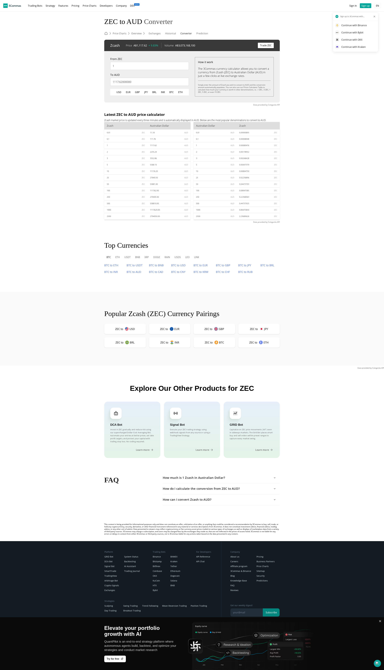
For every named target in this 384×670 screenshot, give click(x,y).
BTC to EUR (201, 265)
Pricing (259, 556)
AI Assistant (130, 566)
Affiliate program (238, 566)
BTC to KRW (201, 272)
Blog (232, 575)
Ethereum (175, 571)
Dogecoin (175, 575)
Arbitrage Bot (111, 580)
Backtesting (130, 561)
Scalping (108, 605)
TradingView (110, 575)
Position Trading (199, 605)
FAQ (232, 585)
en (377, 5)
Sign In (353, 5)
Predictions (262, 580)
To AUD (115, 75)
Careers (234, 561)
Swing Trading (130, 605)
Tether (173, 566)
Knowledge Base (238, 580)
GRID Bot (108, 556)
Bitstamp (157, 561)
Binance (157, 556)
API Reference (203, 556)
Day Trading (110, 610)
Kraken (173, 561)
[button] (377, 663)
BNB (172, 585)
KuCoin (156, 580)
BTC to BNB (156, 265)
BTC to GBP (223, 265)
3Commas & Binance (240, 571)
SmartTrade (110, 571)
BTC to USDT (134, 265)
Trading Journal (132, 571)
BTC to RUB (245, 272)
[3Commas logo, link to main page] (12, 5)
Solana (173, 580)
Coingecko (272, 105)
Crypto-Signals (111, 585)
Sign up (365, 5)
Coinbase (157, 571)
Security (260, 575)
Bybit (155, 590)
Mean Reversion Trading (174, 605)
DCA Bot (108, 561)
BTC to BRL (267, 265)
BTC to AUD (134, 272)
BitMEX (173, 556)
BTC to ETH (111, 265)
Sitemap (260, 571)
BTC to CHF (223, 272)
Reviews (234, 590)
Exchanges (109, 590)
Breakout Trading (132, 610)
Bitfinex (156, 566)
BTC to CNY (178, 272)
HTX (155, 585)
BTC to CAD (156, 272)
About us (234, 556)
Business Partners (265, 561)
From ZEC (116, 59)
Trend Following (150, 605)
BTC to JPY (244, 265)
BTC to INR (111, 272)
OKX (155, 575)
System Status (131, 556)
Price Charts (262, 566)
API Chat (200, 561)
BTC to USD (178, 265)
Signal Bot (109, 566)
